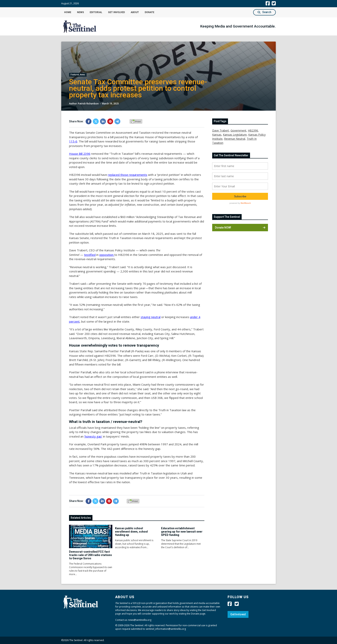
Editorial (96, 12)
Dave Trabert (220, 130)
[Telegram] (117, 121)
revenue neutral (234, 139)
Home (67, 12)
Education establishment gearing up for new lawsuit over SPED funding (181, 531)
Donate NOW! (223, 227)
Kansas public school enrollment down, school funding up (131, 531)
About (135, 12)
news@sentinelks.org (139, 620)
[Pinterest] (110, 121)
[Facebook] (88, 121)
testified (90, 255)
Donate (149, 12)
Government (238, 130)
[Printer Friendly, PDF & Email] (135, 121)
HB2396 (253, 130)
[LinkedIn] (103, 121)
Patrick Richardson (88, 103)
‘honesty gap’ (93, 436)
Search (266, 12)
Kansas (216, 134)
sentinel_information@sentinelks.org (166, 629)
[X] (96, 121)
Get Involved (116, 12)
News (80, 12)
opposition (106, 255)
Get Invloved (238, 614)
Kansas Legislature (235, 134)
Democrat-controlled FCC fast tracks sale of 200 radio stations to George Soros (90, 555)
